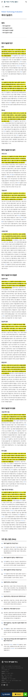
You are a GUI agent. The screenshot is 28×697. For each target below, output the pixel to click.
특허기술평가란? (6, 26)
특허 (2, 49)
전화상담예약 (7, 694)
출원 (13, 174)
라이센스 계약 (19, 66)
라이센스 (20, 492)
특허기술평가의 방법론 (8, 30)
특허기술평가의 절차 (7, 28)
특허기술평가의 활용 (7, 32)
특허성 (18, 215)
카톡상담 (19, 694)
